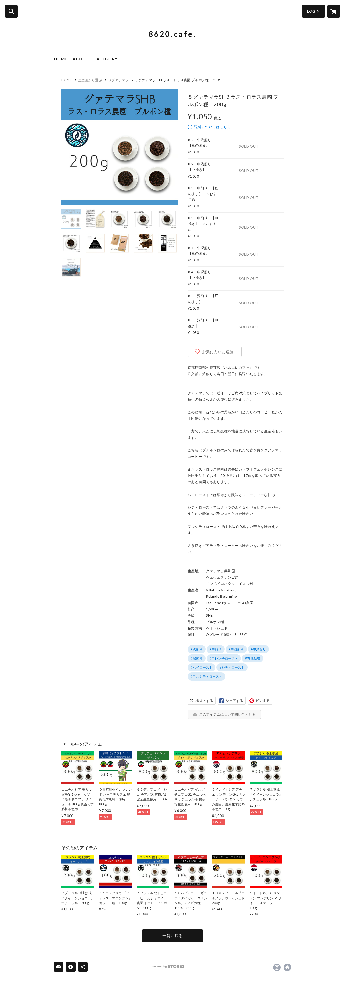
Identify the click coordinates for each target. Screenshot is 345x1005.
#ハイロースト (201, 667)
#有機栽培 (252, 658)
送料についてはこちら (212, 127)
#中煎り (215, 649)
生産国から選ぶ (90, 80)
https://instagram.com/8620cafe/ (277, 967)
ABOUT (81, 58)
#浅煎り (197, 649)
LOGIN (313, 11)
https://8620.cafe (287, 967)
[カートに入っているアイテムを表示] (333, 11)
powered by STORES (167, 966)
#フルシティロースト (206, 676)
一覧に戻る (172, 935)
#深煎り (197, 658)
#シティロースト (231, 667)
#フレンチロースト (224, 658)
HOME (61, 58)
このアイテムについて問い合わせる (227, 714)
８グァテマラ (118, 80)
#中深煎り (258, 649)
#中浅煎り (236, 649)
